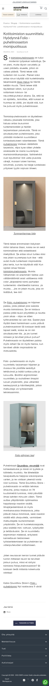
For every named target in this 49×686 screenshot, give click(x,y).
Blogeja (14, 23)
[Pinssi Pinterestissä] (33, 680)
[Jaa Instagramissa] (24, 680)
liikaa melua (23, 82)
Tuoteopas (24, 14)
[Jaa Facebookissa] (37, 680)
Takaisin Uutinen (26, 623)
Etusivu (6, 23)
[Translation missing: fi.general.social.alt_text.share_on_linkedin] (28, 680)
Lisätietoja (40, 15)
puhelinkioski (10, 144)
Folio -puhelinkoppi (17, 302)
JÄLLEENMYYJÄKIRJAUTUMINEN (24, 2)
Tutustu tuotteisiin (8, 14)
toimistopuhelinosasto (22, 57)
